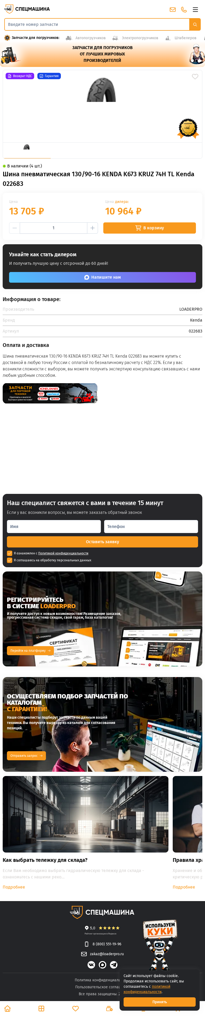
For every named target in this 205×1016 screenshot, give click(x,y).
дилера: (122, 201)
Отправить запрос (24, 756)
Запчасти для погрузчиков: (35, 38)
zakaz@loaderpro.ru (107, 954)
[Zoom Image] (102, 106)
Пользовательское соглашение (102, 987)
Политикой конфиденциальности (63, 553)
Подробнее (14, 887)
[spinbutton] (53, 228)
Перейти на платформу (28, 651)
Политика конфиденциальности (102, 980)
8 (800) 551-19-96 (107, 944)
